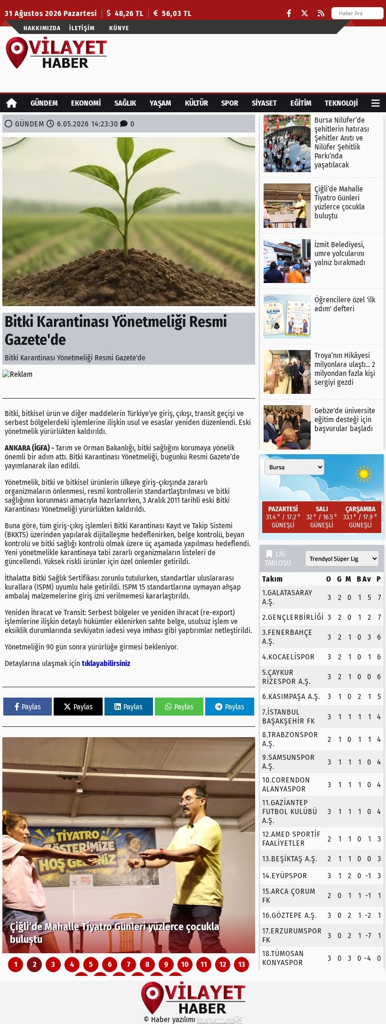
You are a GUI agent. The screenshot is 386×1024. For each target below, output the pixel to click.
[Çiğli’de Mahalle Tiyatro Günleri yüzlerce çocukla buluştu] (128, 845)
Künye (119, 28)
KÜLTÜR (196, 103)
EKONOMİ (86, 103)
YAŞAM (160, 103)
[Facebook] (289, 13)
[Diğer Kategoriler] (375, 103)
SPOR (229, 103)
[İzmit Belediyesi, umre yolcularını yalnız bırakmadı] (322, 261)
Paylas (31, 706)
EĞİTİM (301, 103)
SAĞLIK (125, 103)
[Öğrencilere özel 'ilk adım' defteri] (322, 316)
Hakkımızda (42, 28)
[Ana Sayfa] (11, 103)
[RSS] (321, 13)
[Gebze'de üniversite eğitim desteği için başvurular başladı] (322, 427)
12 (222, 964)
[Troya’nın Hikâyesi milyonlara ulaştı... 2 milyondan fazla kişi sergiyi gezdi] (322, 372)
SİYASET (264, 103)
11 (204, 964)
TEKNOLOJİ (341, 103)
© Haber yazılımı (170, 1019)
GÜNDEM (44, 103)
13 (241, 964)
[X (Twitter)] (304, 13)
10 (185, 964)
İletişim (82, 28)
